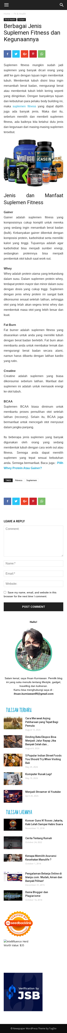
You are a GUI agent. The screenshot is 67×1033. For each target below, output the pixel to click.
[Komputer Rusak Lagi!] (13, 778)
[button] (62, 5)
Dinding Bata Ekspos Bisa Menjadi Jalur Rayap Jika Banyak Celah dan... (40, 740)
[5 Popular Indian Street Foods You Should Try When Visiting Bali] (13, 760)
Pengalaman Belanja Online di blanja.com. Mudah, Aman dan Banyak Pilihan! (43, 877)
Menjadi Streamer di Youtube (43, 791)
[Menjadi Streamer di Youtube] (13, 796)
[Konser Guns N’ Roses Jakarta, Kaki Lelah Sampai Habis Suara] (13, 825)
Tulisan (21, 19)
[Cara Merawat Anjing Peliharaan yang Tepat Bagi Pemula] (13, 723)
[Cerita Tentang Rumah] (13, 842)
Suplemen (31, 480)
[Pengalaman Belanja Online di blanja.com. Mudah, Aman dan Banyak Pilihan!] (13, 876)
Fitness (18, 480)
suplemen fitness (24, 106)
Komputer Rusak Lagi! (38, 774)
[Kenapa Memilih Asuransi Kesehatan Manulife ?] (13, 857)
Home (7, 13)
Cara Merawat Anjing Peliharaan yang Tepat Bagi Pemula (41, 722)
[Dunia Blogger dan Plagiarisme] (13, 895)
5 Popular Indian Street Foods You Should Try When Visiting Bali (43, 759)
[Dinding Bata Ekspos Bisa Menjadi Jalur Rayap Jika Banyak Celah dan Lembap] (13, 741)
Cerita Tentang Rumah (38, 838)
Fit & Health (20, 13)
